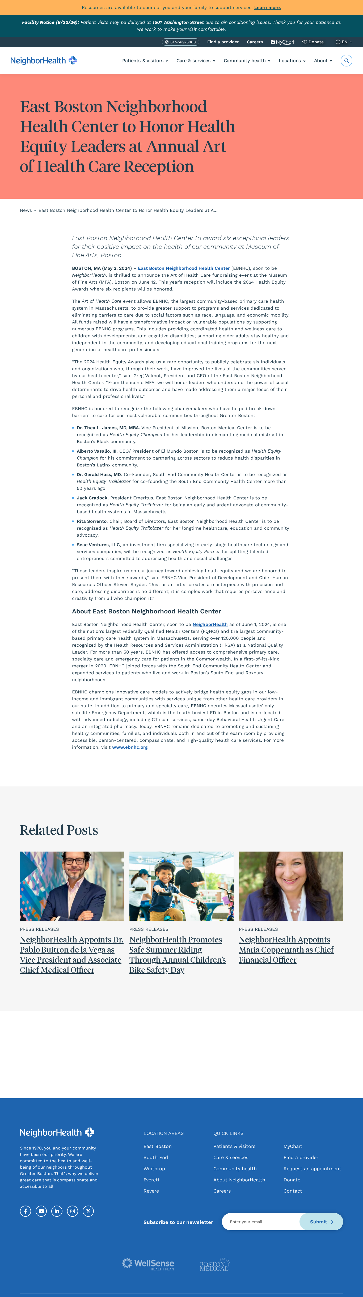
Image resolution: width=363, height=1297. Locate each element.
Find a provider (223, 41)
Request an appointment (312, 1168)
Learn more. (267, 7)
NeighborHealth (210, 624)
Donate (316, 41)
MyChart (282, 42)
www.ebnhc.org (129, 747)
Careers (255, 41)
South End (155, 1157)
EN (345, 41)
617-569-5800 (183, 43)
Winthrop (154, 1168)
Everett (151, 1179)
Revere (151, 1191)
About (321, 60)
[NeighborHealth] (44, 60)
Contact (293, 1191)
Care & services (193, 60)
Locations (290, 60)
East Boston (157, 1146)
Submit (319, 1221)
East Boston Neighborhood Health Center (184, 268)
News (26, 210)
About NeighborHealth (239, 1179)
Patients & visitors (142, 60)
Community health (245, 60)
